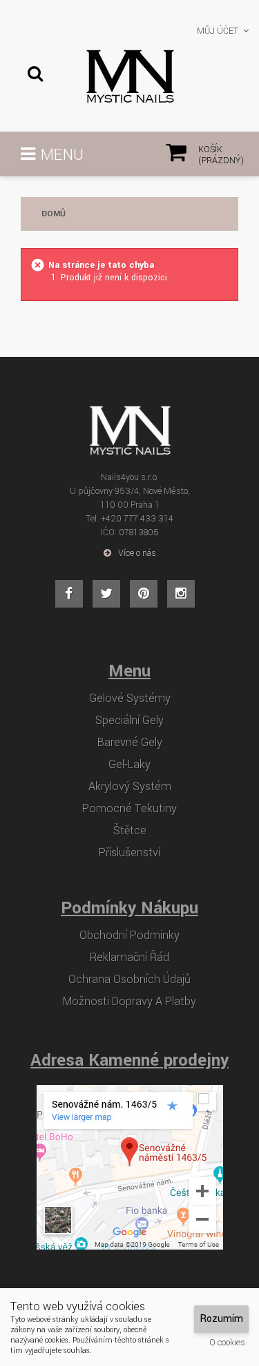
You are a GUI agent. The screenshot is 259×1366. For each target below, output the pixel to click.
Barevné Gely (129, 742)
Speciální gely (129, 720)
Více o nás (137, 553)
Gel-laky (129, 764)
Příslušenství (129, 853)
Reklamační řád (129, 957)
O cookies (227, 1342)
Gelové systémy (130, 698)
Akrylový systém (129, 786)
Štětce (129, 831)
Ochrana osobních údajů (129, 979)
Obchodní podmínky (129, 935)
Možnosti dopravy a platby (129, 1001)
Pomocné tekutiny (129, 809)
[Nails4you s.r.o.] (130, 76)
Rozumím (221, 1319)
